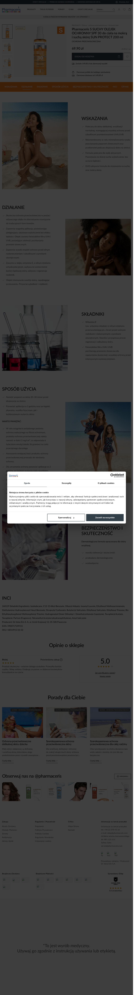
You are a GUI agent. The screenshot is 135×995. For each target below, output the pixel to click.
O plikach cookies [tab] (106, 483)
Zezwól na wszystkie (105, 517)
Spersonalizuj (64, 517)
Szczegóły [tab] (66, 483)
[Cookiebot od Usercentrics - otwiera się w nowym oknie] (112, 475)
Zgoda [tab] (27, 483)
